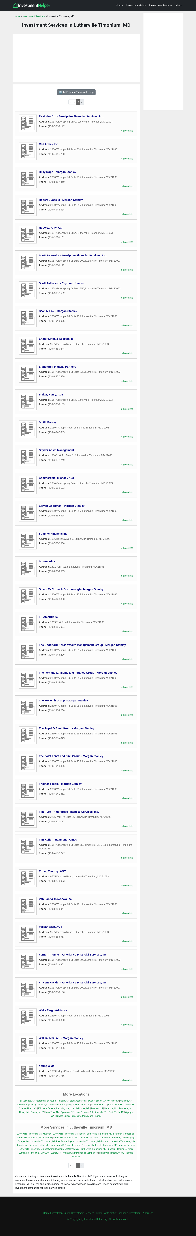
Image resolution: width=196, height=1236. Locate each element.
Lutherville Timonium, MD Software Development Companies (49, 1149)
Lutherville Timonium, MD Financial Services (113, 1145)
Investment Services (160, 5)
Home (119, 5)
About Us (148, 1213)
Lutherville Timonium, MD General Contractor (75, 1137)
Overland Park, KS (28, 1108)
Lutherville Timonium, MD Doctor (92, 1141)
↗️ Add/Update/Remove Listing (76, 92)
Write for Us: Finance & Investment (122, 1213)
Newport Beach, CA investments (103, 1101)
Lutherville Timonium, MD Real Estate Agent (52, 1141)
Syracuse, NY (67, 1112)
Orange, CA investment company (54, 1104)
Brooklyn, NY (37, 1112)
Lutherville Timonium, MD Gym (34, 1153)
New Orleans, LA (51, 1108)
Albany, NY (24, 1112)
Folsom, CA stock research (71, 1101)
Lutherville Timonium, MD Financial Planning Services (107, 1149)
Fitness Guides (63, 1116)
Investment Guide (136, 5)
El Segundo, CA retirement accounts (38, 1101)
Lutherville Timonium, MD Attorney (34, 1134)
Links (99, 1213)
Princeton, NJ (125, 1108)
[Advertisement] (76, 58)
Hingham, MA (67, 1108)
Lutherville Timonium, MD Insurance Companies (110, 1134)
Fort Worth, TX (116, 1112)
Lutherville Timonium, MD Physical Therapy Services (64, 1145)
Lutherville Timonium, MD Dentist (69, 1134)
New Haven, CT (99, 1104)
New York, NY (52, 1112)
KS (39, 1108)
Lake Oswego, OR (84, 1112)
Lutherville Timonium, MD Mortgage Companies (74, 1153)
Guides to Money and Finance (87, 1116)
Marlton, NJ (97, 1108)
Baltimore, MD (83, 1108)
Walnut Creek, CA (81, 1104)
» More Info (127, 130)
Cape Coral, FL (115, 1104)
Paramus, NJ (110, 1108)
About (178, 5)
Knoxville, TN (101, 1112)
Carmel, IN (129, 1104)
